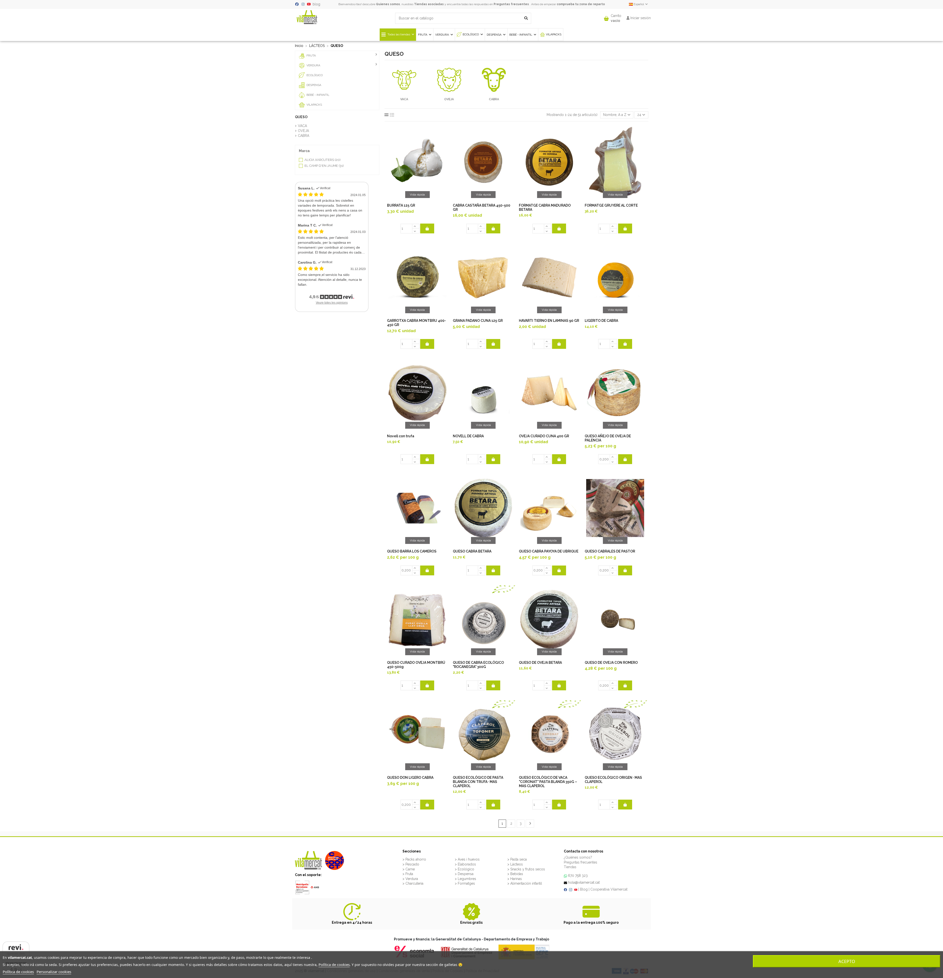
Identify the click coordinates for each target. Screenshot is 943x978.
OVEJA (449, 99)
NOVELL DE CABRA (468, 436)
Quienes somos (388, 4)
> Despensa (464, 874)
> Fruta (407, 874)
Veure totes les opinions (332, 302)
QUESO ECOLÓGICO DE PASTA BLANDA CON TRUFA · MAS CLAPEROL (478, 782)
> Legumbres (465, 879)
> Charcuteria (412, 883)
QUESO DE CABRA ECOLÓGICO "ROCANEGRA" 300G (478, 665)
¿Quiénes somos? (578, 857)
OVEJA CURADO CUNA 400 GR (544, 436)
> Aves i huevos (467, 859)
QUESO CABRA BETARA (472, 551)
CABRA (494, 99)
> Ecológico (464, 869)
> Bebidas (515, 874)
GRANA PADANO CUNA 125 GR (478, 321)
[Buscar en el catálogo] (526, 18)
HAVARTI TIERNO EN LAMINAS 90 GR (549, 321)
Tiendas (570, 867)
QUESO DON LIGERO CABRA (410, 778)
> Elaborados (465, 864)
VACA (404, 99)
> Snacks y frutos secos (526, 869)
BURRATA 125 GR (401, 205)
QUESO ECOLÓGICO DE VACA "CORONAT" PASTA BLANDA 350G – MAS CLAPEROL (548, 782)
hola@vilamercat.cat (584, 882)
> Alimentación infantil (524, 883)
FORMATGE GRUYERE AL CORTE (611, 205)
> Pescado (410, 864)
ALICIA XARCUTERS (323, 160)
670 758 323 (578, 876)
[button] (613, 17)
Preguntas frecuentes (511, 4)
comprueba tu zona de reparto (581, 4)
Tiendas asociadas (429, 4)
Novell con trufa (400, 436)
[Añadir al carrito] (427, 228)
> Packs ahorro (414, 859)
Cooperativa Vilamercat (608, 889)
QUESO (301, 117)
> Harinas (514, 879)
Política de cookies (334, 964)
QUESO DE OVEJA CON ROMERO (611, 663)
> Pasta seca (517, 859)
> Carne (408, 869)
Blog (584, 889)
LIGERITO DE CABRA (601, 321)
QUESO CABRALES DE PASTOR (610, 551)
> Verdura (410, 879)
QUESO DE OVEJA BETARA (540, 663)
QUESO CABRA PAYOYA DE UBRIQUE (548, 551)
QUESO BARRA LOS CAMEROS (411, 551)
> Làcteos (515, 864)
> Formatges (465, 883)
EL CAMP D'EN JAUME (324, 166)
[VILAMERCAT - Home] (307, 17)
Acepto (846, 961)
